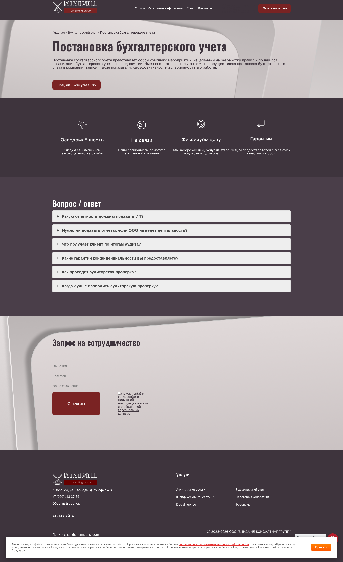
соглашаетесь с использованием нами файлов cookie (214, 544)
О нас (191, 8)
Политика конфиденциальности (75, 534)
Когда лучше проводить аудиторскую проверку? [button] (110, 286)
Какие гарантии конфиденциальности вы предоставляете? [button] (120, 258)
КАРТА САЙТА (63, 516)
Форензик (242, 504)
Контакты (205, 8)
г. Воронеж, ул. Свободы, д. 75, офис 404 (82, 490)
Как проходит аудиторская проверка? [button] (99, 272)
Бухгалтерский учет (82, 32)
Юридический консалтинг (195, 497)
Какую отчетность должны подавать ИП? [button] (103, 216)
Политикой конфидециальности (133, 401)
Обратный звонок (274, 8)
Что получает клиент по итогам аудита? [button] (101, 244)
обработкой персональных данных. (129, 410)
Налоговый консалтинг (252, 497)
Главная (58, 32)
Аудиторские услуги (190, 489)
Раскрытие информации (166, 8)
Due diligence (186, 504)
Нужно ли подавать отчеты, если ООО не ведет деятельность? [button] (125, 230)
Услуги (140, 8)
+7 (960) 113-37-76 (242, 11)
